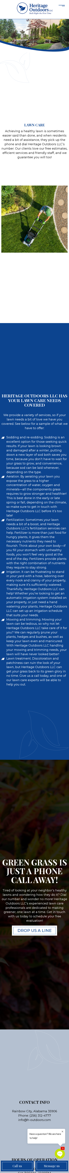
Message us (52, 1166)
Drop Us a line (34, 930)
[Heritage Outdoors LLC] (34, 8)
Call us (17, 1166)
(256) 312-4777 (40, 1115)
